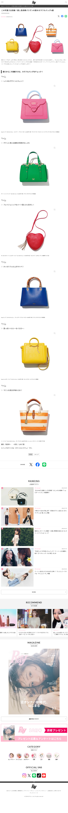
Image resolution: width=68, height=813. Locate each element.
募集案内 (20, 791)
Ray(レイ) (2, 6)
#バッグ (37, 454)
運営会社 (50, 791)
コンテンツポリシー (41, 791)
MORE (34, 592)
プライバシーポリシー (29, 791)
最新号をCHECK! (34, 719)
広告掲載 (14, 791)
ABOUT (8, 791)
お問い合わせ (57, 791)
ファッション (7, 6)
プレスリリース (34, 793)
